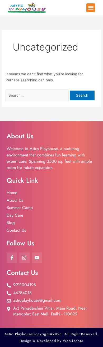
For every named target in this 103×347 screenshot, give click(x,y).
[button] (90, 7)
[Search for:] (38, 95)
